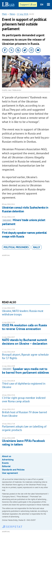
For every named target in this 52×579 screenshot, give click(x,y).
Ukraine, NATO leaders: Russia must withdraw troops (22, 312)
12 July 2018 (22, 14)
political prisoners (16, 247)
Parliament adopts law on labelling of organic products (24, 428)
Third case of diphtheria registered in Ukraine (23, 385)
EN (41, 4)
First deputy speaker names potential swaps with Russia (24, 234)
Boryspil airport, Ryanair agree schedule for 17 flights (25, 356)
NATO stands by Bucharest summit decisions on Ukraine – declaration (24, 342)
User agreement (10, 472)
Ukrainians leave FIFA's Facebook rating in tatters (23, 442)
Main (4, 14)
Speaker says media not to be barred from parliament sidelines (25, 371)
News (12, 14)
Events (5, 462)
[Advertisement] (26, 277)
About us (6, 456)
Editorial (6, 466)
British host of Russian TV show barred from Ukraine (24, 414)
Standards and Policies (13, 469)
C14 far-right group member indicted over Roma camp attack (23, 399)
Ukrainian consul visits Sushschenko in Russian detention (25, 209)
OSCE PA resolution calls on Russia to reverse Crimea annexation (24, 327)
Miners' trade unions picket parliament (23, 222)
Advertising (8, 459)
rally (36, 247)
